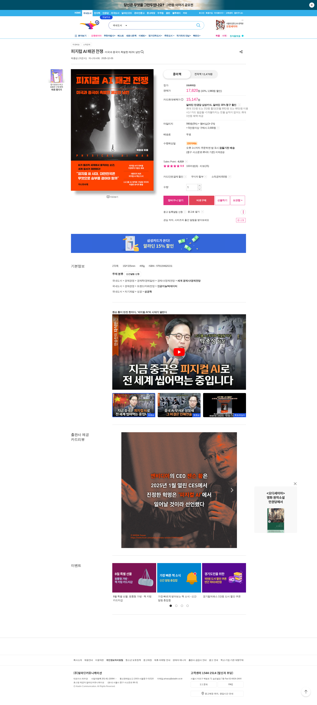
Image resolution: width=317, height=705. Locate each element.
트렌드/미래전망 (146, 286)
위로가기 (306, 692)
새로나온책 (131, 35)
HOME (78, 13)
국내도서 (87, 13)
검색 (198, 25)
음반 (168, 13)
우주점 (160, 13)
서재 (224, 35)
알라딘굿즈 (127, 13)
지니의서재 (94, 58)
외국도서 (115, 13)
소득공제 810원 (219, 176)
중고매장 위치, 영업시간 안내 (219, 693)
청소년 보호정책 (133, 660)
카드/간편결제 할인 (173, 176)
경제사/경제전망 (166, 280)
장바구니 (238, 13)
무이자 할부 (197, 176)
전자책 (97, 13)
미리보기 (114, 197)
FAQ (231, 684)
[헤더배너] (230, 25)
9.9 (182, 166)
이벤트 (142, 35)
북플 (218, 35)
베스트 (121, 35)
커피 (185, 13)
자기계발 (129, 291)
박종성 (74, 58)
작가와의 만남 (183, 35)
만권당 (106, 13)
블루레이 (176, 13)
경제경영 (129, 280)
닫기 (312, 5)
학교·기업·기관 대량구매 (232, 660)
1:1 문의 (204, 684)
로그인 (201, 13)
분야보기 (82, 35)
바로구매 (201, 200)
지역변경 (220, 152)
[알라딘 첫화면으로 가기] (90, 25)
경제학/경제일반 (146, 280)
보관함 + (238, 200)
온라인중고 (139, 13)
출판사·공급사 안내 (198, 660)
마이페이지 (218, 13)
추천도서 (168, 35)
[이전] (81, 130)
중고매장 (151, 13)
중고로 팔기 (194, 211)
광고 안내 (213, 660)
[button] (232, 490)
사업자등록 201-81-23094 (103, 679)
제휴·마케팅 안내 (162, 660)
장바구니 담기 (175, 200)
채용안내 (88, 660)
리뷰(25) (204, 166)
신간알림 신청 (132, 274)
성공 (139, 291)
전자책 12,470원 (203, 74)
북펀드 (196, 35)
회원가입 (209, 13)
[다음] (143, 130)
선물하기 (222, 200)
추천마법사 (109, 35)
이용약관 (99, 660)
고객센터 (229, 13)
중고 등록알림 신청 (173, 212)
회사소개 (77, 660)
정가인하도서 (154, 35)
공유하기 (241, 52)
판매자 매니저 (179, 660)
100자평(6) (192, 166)
